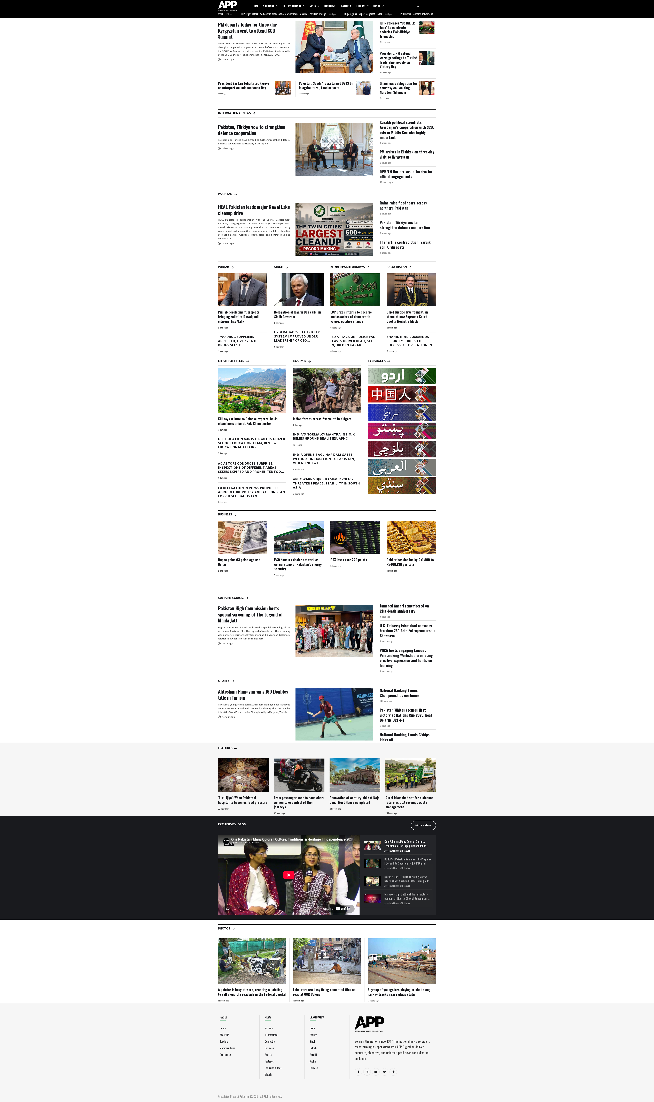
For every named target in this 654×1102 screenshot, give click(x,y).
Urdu (312, 1028)
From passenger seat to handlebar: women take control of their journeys (299, 802)
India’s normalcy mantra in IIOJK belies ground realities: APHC (324, 436)
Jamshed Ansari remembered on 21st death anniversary (404, 608)
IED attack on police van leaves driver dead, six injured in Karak (353, 341)
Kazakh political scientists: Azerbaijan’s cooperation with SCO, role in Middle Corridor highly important (407, 129)
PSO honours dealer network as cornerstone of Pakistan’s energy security (383, 14)
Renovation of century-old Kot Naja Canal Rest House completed (354, 800)
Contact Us (225, 1055)
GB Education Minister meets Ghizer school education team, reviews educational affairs (251, 443)
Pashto (313, 1035)
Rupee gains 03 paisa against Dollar (307, 14)
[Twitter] (384, 1072)
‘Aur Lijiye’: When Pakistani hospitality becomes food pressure (242, 800)
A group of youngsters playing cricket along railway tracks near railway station (399, 992)
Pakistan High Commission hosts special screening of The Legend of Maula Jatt (250, 614)
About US (224, 1035)
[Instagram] (367, 1072)
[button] (277, 6)
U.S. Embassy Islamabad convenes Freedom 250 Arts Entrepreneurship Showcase (407, 630)
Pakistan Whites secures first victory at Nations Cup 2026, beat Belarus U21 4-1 (406, 715)
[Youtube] (375, 1072)
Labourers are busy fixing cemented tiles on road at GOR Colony (324, 992)
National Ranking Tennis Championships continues (399, 692)
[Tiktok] (393, 1072)
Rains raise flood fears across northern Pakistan (403, 205)
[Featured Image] (334, 47)
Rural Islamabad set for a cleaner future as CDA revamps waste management (409, 802)
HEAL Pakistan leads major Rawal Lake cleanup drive (254, 209)
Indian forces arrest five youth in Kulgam (322, 418)
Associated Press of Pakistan (397, 850)
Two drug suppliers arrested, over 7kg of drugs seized (238, 341)
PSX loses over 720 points (348, 559)
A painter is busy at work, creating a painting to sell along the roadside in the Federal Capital (252, 992)
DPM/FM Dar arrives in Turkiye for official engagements (406, 174)
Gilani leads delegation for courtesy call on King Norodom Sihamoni (398, 88)
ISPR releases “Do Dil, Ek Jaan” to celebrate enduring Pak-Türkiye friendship (397, 29)
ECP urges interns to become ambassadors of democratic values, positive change (227, 14)
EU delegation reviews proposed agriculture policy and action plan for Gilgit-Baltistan (251, 492)
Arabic (313, 1061)
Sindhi (313, 1041)
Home (223, 1028)
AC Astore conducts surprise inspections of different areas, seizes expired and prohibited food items (250, 470)
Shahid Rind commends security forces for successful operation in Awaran (409, 343)
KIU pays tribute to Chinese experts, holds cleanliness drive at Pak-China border (248, 421)
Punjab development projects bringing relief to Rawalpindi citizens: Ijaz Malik (238, 316)
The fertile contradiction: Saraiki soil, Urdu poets (406, 244)
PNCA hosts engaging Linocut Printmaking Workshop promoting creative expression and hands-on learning (406, 657)
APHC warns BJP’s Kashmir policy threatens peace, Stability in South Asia (326, 483)
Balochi (313, 1048)
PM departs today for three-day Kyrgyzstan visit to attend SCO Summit (247, 30)
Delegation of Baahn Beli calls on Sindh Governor (297, 314)
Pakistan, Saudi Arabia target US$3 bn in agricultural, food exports (326, 85)
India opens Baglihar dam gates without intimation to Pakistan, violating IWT (324, 459)
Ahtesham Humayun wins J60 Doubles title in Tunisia (253, 694)
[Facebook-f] (358, 1072)
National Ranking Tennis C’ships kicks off (405, 737)
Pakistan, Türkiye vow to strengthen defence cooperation (251, 129)
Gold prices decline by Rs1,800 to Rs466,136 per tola (410, 562)
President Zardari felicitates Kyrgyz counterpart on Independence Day (243, 85)
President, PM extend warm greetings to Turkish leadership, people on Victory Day (398, 60)
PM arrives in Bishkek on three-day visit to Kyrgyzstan (407, 154)
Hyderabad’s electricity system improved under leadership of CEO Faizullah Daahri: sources (298, 338)
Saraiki (313, 1055)
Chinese (314, 1068)
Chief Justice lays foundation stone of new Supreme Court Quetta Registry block (407, 316)
